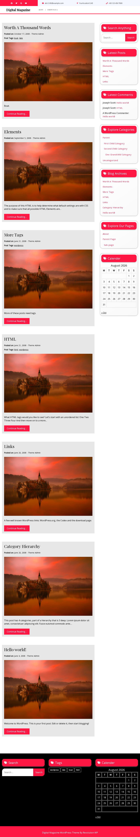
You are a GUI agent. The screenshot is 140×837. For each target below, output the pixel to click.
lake (21, 38)
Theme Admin (37, 34)
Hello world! (15, 649)
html (16, 349)
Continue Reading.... (17, 113)
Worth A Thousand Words (27, 27)
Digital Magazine (18, 10)
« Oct (103, 312)
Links (9, 446)
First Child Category (114, 143)
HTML (10, 339)
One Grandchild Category (118, 154)
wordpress (18, 245)
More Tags (13, 235)
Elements (12, 131)
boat (16, 38)
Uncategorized (110, 160)
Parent (106, 137)
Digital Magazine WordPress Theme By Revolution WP (70, 832)
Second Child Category (115, 148)
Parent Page (52, 10)
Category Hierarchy (22, 546)
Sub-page (109, 245)
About (41, 10)
